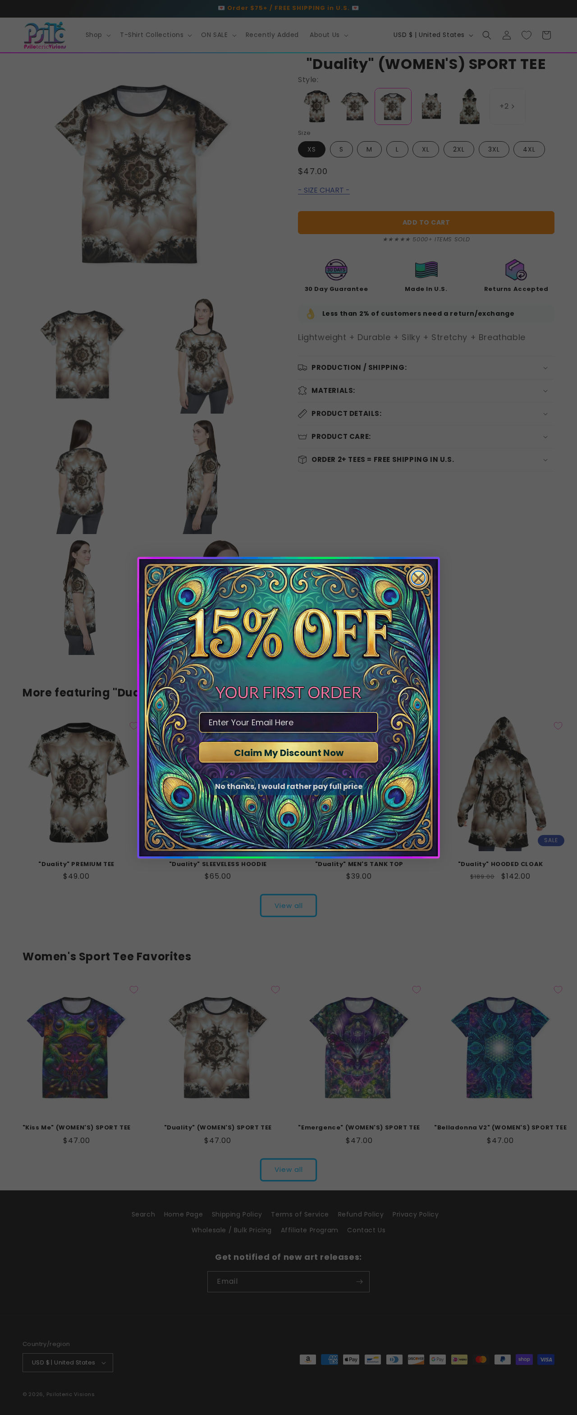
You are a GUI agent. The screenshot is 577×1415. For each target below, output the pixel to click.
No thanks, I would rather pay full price (288, 786)
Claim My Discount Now (288, 753)
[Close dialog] (418, 578)
